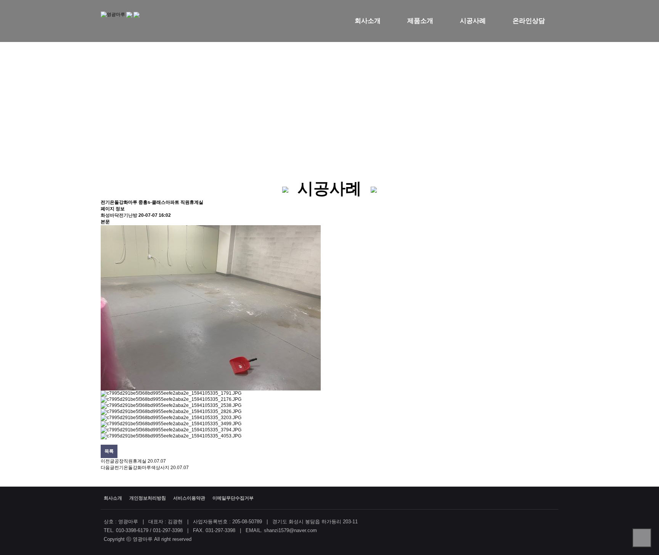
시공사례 (473, 20)
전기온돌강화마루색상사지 (141, 467)
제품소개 (420, 20)
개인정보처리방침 (147, 498)
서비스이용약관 (189, 498)
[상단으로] (641, 537)
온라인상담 (529, 20)
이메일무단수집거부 (233, 498)
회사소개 (368, 20)
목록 (109, 451)
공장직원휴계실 (130, 461)
